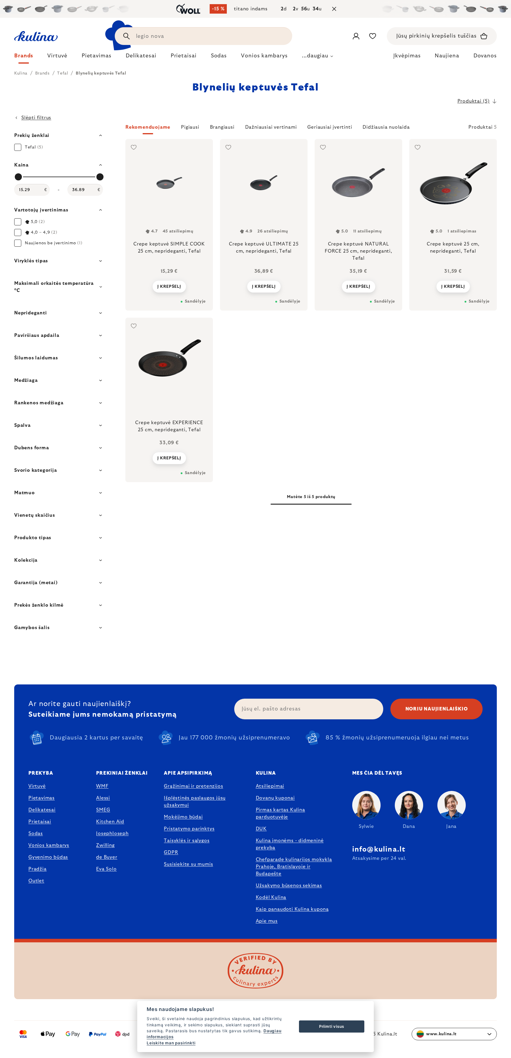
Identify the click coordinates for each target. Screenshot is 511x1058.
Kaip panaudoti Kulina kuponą (292, 909)
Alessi (103, 798)
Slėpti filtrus (36, 117)
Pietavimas (41, 798)
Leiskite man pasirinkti (171, 1043)
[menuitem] (23, 57)
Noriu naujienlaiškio (436, 709)
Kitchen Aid (110, 821)
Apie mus (267, 921)
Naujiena (447, 56)
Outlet (36, 880)
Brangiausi (222, 127)
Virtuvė (37, 786)
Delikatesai (42, 809)
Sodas (35, 833)
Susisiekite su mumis (188, 864)
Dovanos (485, 56)
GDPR (171, 852)
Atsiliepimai (270, 786)
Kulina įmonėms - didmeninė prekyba (290, 844)
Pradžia (37, 869)
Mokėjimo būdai (183, 817)
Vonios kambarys (48, 845)
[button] (311, 129)
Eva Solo (106, 869)
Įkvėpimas (407, 56)
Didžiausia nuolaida (386, 127)
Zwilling (105, 845)
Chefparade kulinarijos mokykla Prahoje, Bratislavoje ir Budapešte (294, 866)
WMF (102, 786)
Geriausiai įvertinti (329, 127)
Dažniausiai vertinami (271, 127)
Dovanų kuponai (275, 798)
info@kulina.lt (379, 849)
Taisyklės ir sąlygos (186, 840)
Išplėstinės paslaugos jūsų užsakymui (195, 801)
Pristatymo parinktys (189, 828)
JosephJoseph (112, 833)
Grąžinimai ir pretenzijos (193, 786)
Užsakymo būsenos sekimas (289, 885)
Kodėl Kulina (271, 897)
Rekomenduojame (147, 127)
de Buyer (106, 857)
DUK (261, 828)
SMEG (103, 809)
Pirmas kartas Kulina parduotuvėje (280, 813)
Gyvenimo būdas (48, 857)
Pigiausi (190, 127)
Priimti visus (331, 1026)
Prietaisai (39, 821)
